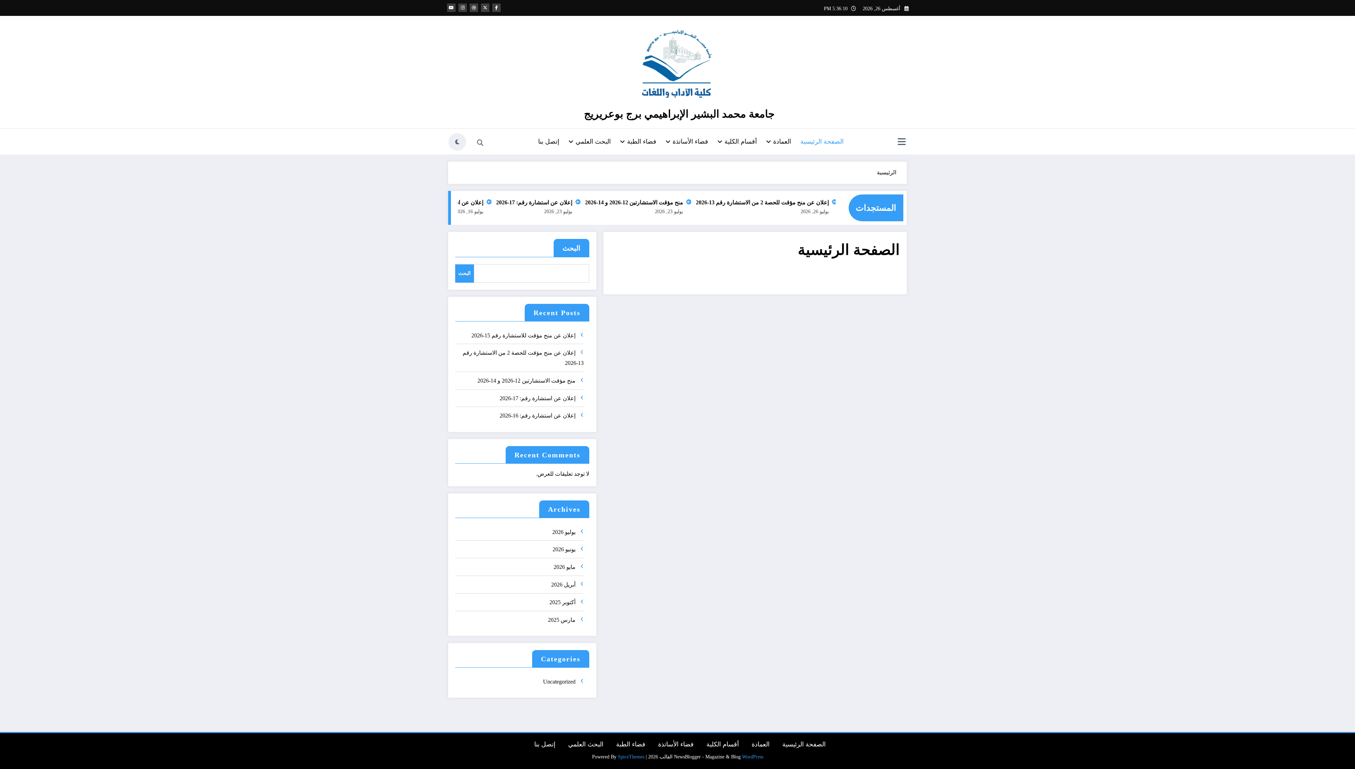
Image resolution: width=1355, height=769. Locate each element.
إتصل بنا (548, 141)
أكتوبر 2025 (562, 602)
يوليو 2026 (564, 532)
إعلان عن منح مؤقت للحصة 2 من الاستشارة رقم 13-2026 (776, 202)
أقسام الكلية (740, 141)
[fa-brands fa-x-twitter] (485, 8)
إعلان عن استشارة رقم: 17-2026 (549, 202)
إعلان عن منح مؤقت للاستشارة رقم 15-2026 (523, 335)
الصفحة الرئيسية (822, 141)
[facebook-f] (496, 8)
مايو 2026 (565, 567)
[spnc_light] (457, 142)
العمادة (782, 141)
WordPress (752, 756)
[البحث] (480, 143)
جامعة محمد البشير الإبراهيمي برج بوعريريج (679, 114)
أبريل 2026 (563, 585)
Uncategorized (559, 682)
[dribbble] (474, 8)
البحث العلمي (593, 141)
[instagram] (462, 8)
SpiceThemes (631, 756)
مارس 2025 (562, 620)
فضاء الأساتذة (690, 141)
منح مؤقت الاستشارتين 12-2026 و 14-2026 (649, 202)
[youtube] (451, 8)
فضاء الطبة (641, 141)
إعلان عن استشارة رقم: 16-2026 (460, 202)
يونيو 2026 (564, 549)
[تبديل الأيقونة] (901, 142)
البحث (571, 248)
